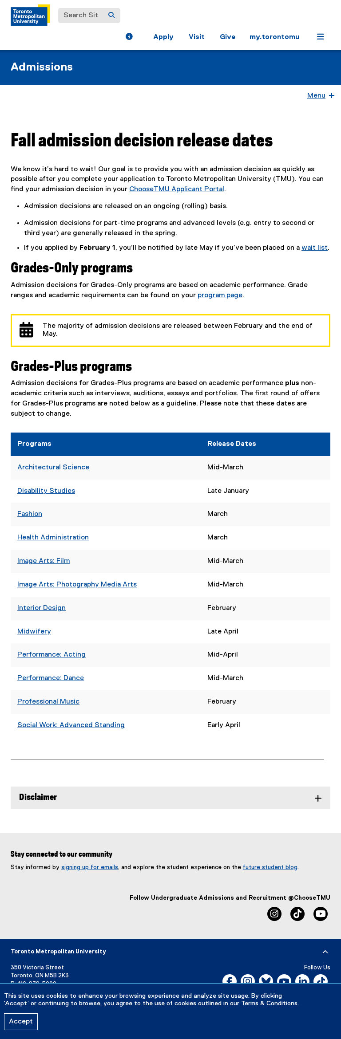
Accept (21, 1021)
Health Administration (53, 537)
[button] (129, 37)
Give (227, 37)
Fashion (29, 514)
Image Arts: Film (43, 561)
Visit (197, 37)
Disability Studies (46, 491)
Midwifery (34, 631)
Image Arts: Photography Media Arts (77, 584)
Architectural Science (53, 467)
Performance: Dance (50, 678)
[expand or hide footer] (325, 952)
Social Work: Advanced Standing (71, 725)
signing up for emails (89, 867)
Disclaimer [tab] (38, 797)
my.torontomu (274, 37)
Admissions (42, 67)
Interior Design (41, 608)
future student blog (270, 867)
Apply (163, 37)
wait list (314, 248)
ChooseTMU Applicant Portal (176, 189)
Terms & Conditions (269, 1003)
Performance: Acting (51, 654)
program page (220, 295)
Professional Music (48, 701)
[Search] (111, 15)
